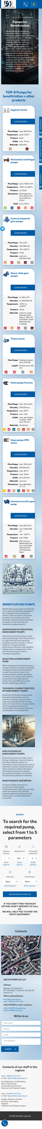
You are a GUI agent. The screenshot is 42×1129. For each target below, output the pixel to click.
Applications (19, 851)
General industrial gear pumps (20, 220)
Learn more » (21, 121)
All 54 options (19, 863)
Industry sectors (6, 852)
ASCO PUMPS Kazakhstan (15, 1008)
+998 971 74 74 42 (13, 1093)
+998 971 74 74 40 (27, 4)
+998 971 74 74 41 (13, 1076)
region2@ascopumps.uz (17, 1096)
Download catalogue (40, 148)
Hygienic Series (19, 109)
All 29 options (29, 886)
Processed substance (33, 852)
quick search (40, 179)
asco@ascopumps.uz (12, 999)
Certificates (30, 876)
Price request (40, 124)
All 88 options (33, 863)
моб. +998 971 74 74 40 (13, 1001)
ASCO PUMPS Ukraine (13, 1010)
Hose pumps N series (22, 382)
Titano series (18, 338)
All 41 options (6, 863)
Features (10, 876)
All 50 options (10, 886)
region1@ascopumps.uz (17, 1078)
